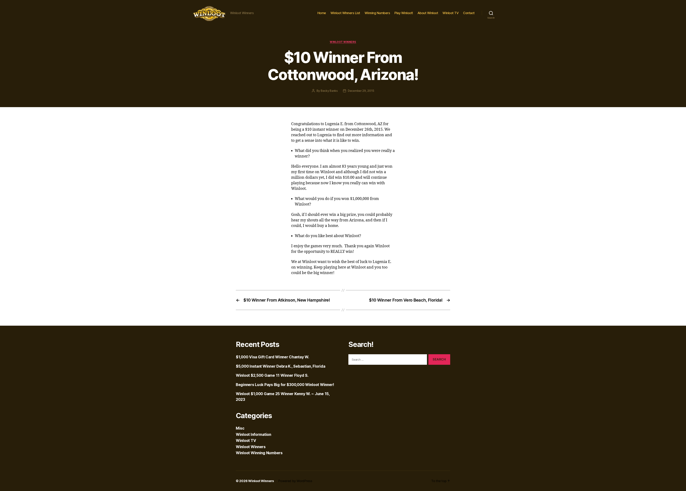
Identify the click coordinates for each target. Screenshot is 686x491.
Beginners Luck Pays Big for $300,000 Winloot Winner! (285, 384)
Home (321, 13)
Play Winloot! (403, 13)
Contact (469, 13)
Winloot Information (253, 434)
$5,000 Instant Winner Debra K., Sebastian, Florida (280, 366)
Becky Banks (329, 90)
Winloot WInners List (345, 13)
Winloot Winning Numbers (259, 453)
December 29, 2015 (361, 90)
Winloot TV (451, 13)
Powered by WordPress (295, 481)
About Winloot (427, 13)
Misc (240, 428)
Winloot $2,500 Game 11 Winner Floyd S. (272, 375)
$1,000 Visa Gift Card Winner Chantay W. (272, 357)
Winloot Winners (343, 41)
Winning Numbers (377, 13)
